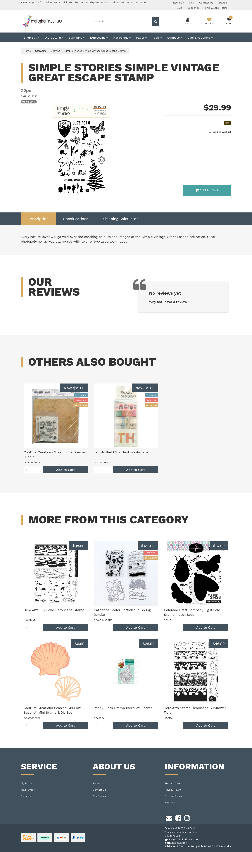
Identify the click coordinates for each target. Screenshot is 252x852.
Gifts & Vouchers (199, 37)
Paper (140, 37)
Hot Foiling (121, 37)
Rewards (179, 2)
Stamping (76, 37)
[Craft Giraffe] (42, 21)
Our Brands (99, 796)
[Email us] (169, 817)
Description (38, 219)
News (179, 7)
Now (74, 388)
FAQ (192, 2)
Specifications (75, 219)
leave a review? (176, 302)
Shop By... (31, 37)
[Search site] (155, 21)
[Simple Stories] (227, 123)
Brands (223, 2)
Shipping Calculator (120, 219)
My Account (27, 783)
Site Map (170, 802)
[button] (220, 132)
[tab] (38, 218)
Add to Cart (209, 190)
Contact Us (206, 2)
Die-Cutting (53, 37)
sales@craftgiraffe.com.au (182, 839)
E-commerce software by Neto (181, 832)
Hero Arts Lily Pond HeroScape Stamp (54, 610)
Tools (156, 37)
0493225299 (174, 836)
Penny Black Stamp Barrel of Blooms (123, 708)
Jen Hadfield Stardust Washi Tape (121, 452)
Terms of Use (172, 783)
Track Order (27, 789)
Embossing (98, 37)
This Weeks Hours (216, 7)
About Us (98, 783)
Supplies (174, 37)
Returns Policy (173, 796)
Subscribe (194, 7)
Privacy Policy (173, 789)
